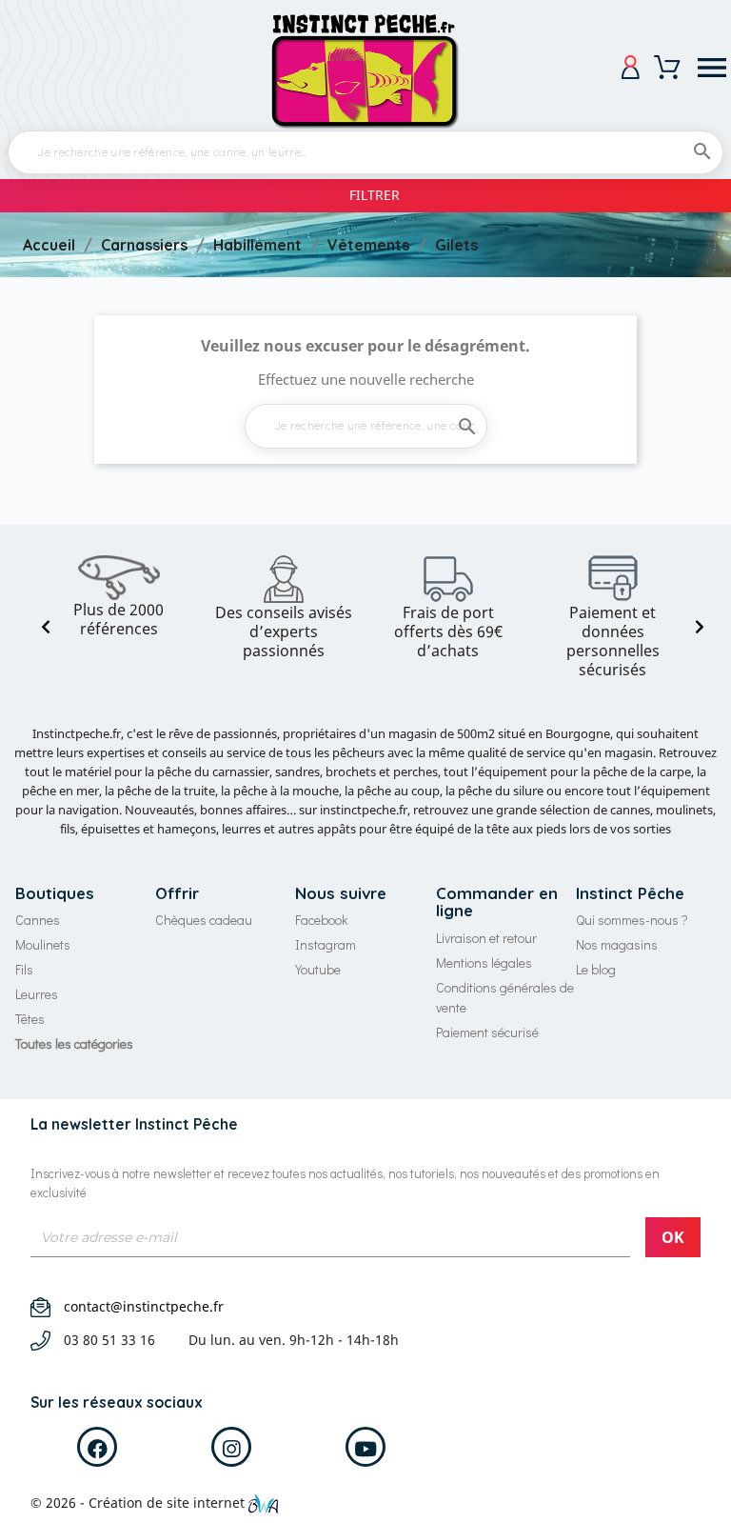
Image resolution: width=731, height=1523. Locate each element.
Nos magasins (617, 944)
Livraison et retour (486, 938)
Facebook (321, 920)
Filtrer (374, 195)
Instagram (325, 944)
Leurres (36, 994)
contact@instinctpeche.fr (144, 1306)
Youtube (318, 969)
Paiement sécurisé (487, 1032)
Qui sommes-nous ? (632, 920)
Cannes (37, 920)
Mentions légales (484, 962)
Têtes (30, 1019)
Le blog (596, 969)
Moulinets (42, 944)
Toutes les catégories (74, 1043)
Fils (24, 969)
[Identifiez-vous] (631, 67)
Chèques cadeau (203, 920)
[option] (118, 596)
